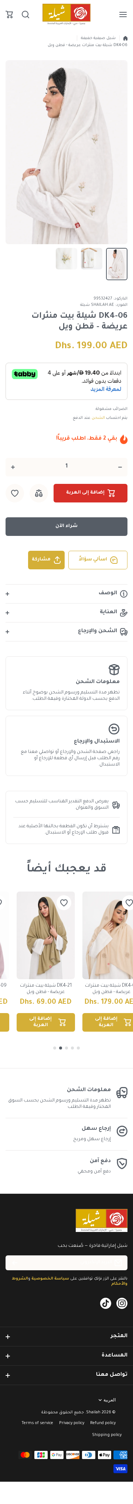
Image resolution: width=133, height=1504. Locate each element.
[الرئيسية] (125, 38)
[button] (9, 14)
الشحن (98, 418)
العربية (109, 1400)
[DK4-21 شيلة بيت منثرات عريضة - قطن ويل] (46, 935)
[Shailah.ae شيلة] (66, 14)
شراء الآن (66, 526)
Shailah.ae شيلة (97, 305)
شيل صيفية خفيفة (98, 38)
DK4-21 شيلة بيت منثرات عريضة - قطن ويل (46, 989)
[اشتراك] (15, 1262)
